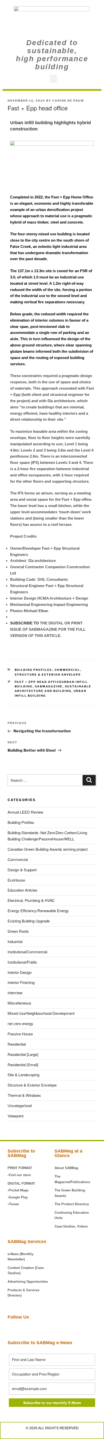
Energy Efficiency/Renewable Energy (38, 910)
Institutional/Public (22, 962)
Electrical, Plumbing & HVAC (31, 900)
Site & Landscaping (23, 1074)
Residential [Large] (23, 1054)
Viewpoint (15, 1115)
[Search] (89, 780)
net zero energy (20, 1023)
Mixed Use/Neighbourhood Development (41, 1013)
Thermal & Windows (24, 1095)
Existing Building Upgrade (29, 920)
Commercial (67, 670)
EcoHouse (16, 880)
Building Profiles (33, 670)
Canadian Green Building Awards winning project (48, 849)
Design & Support (22, 869)
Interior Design (20, 972)
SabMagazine (49, 686)
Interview (15, 992)
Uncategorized (20, 1105)
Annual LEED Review (25, 812)
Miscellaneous (19, 1002)
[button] (53, 79)
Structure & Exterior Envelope (48, 674)
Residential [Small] (23, 1064)
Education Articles (22, 890)
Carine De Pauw (68, 100)
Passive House (20, 1033)
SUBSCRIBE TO (24, 623)
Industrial (15, 941)
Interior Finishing (21, 982)
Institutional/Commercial (27, 951)
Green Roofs (18, 931)
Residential (17, 1044)
